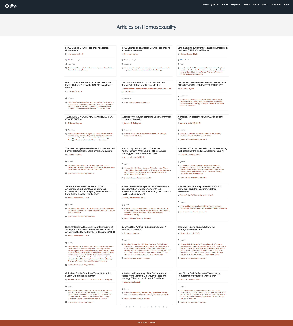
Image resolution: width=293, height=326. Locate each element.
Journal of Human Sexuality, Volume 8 (137, 299)
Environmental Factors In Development (81, 104)
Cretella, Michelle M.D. (204, 195)
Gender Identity (73, 106)
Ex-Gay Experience (163, 170)
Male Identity (106, 167)
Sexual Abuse (215, 70)
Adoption (75, 102)
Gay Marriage (161, 134)
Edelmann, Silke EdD (132, 282)
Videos (247, 5)
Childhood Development (87, 102)
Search (205, 5)
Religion (160, 250)
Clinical (192, 68)
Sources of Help (211, 252)
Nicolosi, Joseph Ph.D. (188, 54)
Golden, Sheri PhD (75, 155)
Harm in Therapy (107, 253)
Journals (215, 5)
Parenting (76, 170)
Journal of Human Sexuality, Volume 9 (193, 212)
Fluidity (98, 253)
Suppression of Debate (137, 174)
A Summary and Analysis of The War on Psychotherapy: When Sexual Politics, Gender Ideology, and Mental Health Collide (144, 151)
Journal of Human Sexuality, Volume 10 (137, 178)
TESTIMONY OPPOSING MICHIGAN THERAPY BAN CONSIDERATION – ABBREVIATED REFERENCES (202, 83)
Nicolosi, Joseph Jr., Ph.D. (190, 233)
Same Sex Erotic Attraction (200, 70)
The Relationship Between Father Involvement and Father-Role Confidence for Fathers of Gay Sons (90, 149)
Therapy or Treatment (215, 72)
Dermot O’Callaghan (132, 123)
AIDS (69, 102)
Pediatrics (197, 172)
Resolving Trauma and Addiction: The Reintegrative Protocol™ (196, 228)
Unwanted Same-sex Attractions (191, 74)
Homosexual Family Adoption (190, 208)
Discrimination (144, 68)
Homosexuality (94, 68)
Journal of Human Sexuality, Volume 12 (193, 140)
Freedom (132, 172)
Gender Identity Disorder (88, 106)
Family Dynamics (107, 104)
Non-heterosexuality (213, 68)
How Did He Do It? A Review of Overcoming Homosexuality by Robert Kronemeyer (199, 274)
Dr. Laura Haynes (131, 54)
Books (265, 5)
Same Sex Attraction (107, 68)
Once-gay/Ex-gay (96, 294)
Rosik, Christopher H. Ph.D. (78, 198)
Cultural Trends (102, 102)
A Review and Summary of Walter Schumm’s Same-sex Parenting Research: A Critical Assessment (199, 189)
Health (99, 106)
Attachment (184, 68)
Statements (275, 5)
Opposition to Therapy (201, 102)
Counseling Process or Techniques (80, 251)
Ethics (98, 104)
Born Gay (183, 134)
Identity (93, 108)
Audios (256, 5)
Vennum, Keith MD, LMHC (190, 123)
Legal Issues (145, 102)
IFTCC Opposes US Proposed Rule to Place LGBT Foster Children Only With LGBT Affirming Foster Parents (89, 85)
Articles (225, 5)
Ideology (189, 102)
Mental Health (208, 170)
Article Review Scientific (188, 290)
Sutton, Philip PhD (187, 195)
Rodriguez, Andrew (132, 233)
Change (127, 168)
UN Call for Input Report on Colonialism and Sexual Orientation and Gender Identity (143, 83)
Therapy (85, 70)
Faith (154, 134)
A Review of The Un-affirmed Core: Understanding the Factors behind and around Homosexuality (202, 149)
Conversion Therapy (75, 68)
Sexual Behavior (152, 213)
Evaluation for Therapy (149, 170)
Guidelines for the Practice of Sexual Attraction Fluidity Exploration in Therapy (88, 274)
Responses (236, 5)
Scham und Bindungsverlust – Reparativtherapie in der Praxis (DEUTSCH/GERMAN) (203, 49)
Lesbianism (72, 211)
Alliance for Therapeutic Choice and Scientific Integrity (90, 280)
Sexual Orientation (74, 70)
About (286, 5)
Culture (85, 68)
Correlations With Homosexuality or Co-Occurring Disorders (89, 249)
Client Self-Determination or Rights (80, 134)
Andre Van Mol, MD (75, 54)
